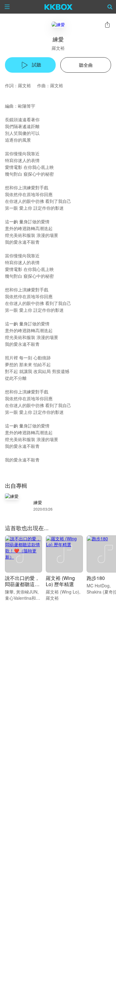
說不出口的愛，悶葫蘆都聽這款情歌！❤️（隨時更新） (23, 587)
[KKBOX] (58, 7)
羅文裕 (58, 48)
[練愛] (58, 24)
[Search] (110, 7)
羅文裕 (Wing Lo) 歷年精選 (60, 581)
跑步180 (96, 577)
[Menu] (7, 7)
